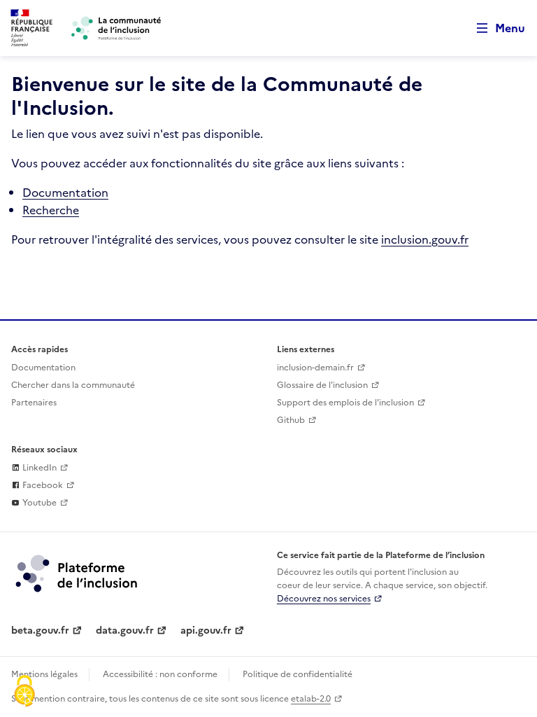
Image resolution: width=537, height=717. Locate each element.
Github (291, 420)
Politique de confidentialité (297, 674)
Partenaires (34, 402)
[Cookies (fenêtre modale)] (24, 692)
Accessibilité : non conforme (160, 674)
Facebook (41, 485)
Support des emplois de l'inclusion (345, 402)
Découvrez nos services (324, 598)
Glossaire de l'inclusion (322, 385)
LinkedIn (38, 467)
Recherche (50, 210)
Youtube (38, 502)
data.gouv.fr (125, 630)
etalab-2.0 (311, 698)
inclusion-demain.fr (315, 367)
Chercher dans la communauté (73, 385)
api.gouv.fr (205, 630)
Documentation (65, 192)
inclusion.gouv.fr (424, 239)
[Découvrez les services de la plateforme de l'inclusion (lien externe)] (77, 572)
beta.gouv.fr (40, 630)
